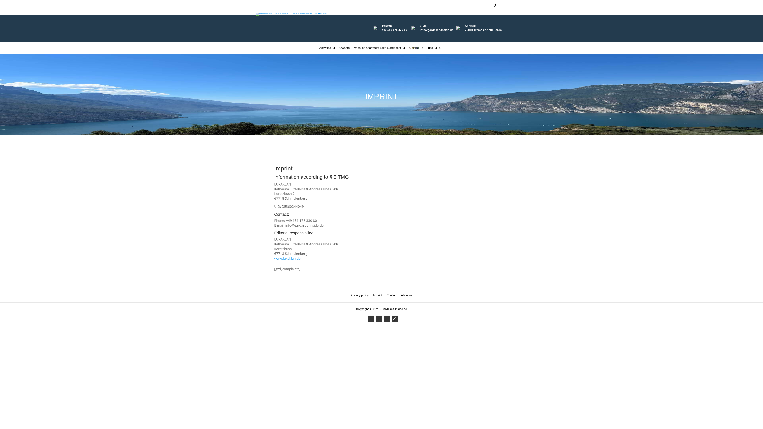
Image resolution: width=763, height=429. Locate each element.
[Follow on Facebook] (473, 5)
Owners (344, 47)
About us (406, 295)
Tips (430, 47)
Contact (391, 295)
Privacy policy (360, 295)
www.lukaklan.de (287, 258)
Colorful (414, 47)
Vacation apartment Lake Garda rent (377, 47)
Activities (325, 47)
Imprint (377, 295)
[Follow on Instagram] (480, 5)
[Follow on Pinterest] (488, 5)
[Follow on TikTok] (495, 5)
